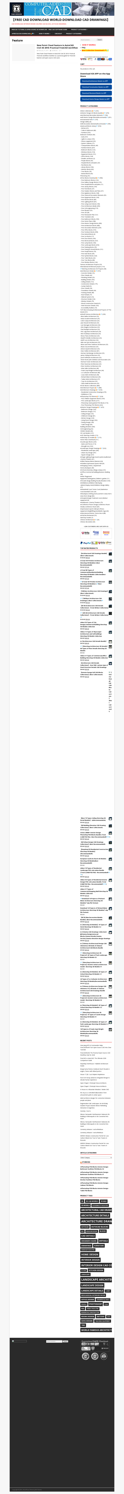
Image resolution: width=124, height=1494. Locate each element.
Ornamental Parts (103, 1299)
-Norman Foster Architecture (89, 362)
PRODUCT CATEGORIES (79, 29)
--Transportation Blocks (87, 145)
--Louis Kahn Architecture (88, 375)
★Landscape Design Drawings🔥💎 (91, 448)
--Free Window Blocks (87, 262)
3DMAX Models (85, 431)
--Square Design (85, 455)
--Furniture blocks (85, 148)
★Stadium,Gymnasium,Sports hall (91, 463)
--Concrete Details (86, 273)
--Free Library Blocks (86, 187)
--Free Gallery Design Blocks (89, 182)
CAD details (88, 1235)
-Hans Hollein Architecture (88, 351)
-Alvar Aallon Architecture (88, 316)
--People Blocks (85, 161)
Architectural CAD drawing (98, 1210)
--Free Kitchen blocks (86, 199)
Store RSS (86, 1162)
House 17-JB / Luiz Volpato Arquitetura (92, 1074)
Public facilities (93, 1308)
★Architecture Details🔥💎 (88, 271)
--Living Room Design (87, 420)
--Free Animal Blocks (86, 234)
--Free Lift (83, 212)
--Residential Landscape (87, 450)
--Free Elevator (85, 210)
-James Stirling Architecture (88, 355)
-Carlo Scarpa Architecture (88, 321)
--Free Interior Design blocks (89, 223)
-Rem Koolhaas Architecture (89, 334)
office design (87, 1299)
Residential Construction (90, 1312)
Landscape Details (92, 1290)
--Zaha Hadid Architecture (88, 383)
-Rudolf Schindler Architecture (89, 338)
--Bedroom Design (86, 411)
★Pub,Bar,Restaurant (87, 515)
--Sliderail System (85, 297)
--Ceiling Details (85, 282)
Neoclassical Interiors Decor (93, 1295)
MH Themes (38, 1490)
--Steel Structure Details (87, 305)
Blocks (103, 1231)
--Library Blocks (85, 167)
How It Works (44, 33)
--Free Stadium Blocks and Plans (90, 191)
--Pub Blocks (84, 165)
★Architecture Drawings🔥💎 (89, 390)
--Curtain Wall (84, 286)
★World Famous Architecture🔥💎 (91, 314)
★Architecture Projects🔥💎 (89, 388)
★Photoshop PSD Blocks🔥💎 (89, 396)
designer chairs (88, 1241)
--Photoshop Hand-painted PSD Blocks (92, 403)
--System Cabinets (86, 143)
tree (83, 1325)
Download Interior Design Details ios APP (95, 99)
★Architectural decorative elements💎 (92, 115)
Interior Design (90, 1259)
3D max (104, 1201)
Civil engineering (85, 429)
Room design (87, 1316)
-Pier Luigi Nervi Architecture (89, 331)
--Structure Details (86, 299)
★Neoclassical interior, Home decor (91, 513)
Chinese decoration (86, 522)
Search (100, 39)
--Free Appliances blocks (88, 193)
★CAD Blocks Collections (88, 386)
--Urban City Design (86, 453)
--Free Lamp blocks (86, 243)
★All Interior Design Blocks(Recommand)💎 (94, 117)
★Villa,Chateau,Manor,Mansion (90, 461)
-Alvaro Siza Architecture (88, 347)
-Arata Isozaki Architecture (88, 318)
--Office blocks (84, 156)
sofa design (87, 1321)
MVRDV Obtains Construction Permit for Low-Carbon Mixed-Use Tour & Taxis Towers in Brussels (94, 1138)
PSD (82, 1308)
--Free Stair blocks (86, 254)
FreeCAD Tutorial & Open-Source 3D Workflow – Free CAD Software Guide (39, 29)
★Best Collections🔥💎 (87, 111)
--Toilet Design (85, 424)
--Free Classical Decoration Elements (91, 195)
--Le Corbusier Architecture (88, 372)
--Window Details (85, 301)
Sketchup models (85, 517)
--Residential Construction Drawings (91, 392)
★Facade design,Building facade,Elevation (93, 481)
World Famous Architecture (98, 1330)
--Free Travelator (85, 217)
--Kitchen (83, 128)
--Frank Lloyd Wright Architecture (90, 370)
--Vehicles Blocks (85, 169)
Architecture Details (95, 1215)
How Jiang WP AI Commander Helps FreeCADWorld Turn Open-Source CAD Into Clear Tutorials (95, 1047)
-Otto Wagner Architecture (88, 327)
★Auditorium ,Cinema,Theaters (90, 502)
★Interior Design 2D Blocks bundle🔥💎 (92, 113)
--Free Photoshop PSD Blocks (89, 405)
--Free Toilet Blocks (86, 258)
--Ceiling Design (85, 414)
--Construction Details (87, 284)
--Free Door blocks (86, 238)
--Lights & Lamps (85, 139)
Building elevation (85, 427)
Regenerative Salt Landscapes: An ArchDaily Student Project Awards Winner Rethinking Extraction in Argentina (94, 1106)
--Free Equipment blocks (88, 197)
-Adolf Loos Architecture (88, 340)
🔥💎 (106, 50)
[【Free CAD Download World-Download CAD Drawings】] (62, 15)
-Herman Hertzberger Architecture (91, 353)
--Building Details (85, 280)
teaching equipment (102, 1321)
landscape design (92, 1285)
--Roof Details (84, 295)
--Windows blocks (85, 152)
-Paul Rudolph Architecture (88, 329)
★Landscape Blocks (86, 442)
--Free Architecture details (88, 206)
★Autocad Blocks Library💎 (89, 126)
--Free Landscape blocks (88, 245)
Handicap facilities (87, 1250)
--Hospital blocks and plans (88, 163)
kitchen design (96, 1270)
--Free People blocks (86, 251)
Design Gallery (84, 122)
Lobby (108, 1291)
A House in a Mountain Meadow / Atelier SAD (94, 1089)
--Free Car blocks (85, 236)
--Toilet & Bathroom (86, 130)
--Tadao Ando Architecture (88, 379)
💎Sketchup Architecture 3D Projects (91, 269)
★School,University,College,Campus (91, 470)
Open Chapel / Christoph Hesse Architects (93, 1083)
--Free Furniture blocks (87, 232)
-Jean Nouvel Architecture (88, 323)
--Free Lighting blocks (87, 202)
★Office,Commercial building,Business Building (95, 472)
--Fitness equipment (86, 141)
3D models (85, 1205)
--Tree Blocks (84, 171)
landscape (85, 1274)
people (84, 1304)
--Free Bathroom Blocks (88, 219)
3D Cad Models (85, 433)
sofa (108, 1316)
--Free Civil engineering (87, 208)
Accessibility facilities (100, 1205)
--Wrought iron (85, 446)
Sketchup (100, 1316)
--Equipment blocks (86, 154)
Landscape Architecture (101, 1279)
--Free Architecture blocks (88, 225)
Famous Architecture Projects (89, 264)
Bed (82, 1231)
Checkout (58, 33)
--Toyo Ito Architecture (87, 381)
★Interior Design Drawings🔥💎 (90, 407)
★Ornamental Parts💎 (87, 119)
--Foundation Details (86, 290)
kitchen (83, 1270)
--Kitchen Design (85, 418)
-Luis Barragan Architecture (88, 325)
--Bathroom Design (86, 409)
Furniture (99, 1246)
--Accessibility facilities (87, 308)
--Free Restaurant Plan (87, 215)
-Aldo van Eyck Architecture (88, 342)
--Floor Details (84, 275)
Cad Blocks (54, 50)
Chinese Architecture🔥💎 (88, 520)
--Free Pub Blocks (85, 189)
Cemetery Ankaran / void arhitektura (91, 1129)
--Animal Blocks (85, 173)
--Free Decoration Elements (89, 228)
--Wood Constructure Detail (89, 303)
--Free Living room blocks (88, 204)
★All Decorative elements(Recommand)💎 (93, 124)
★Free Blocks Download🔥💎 (23, 33)
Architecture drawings (100, 1221)
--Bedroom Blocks (86, 150)
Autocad (85, 1227)
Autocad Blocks (99, 1227)
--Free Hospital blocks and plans (90, 184)
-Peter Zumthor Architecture (89, 366)
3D (82, 1201)
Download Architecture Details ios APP (95, 81)
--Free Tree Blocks (86, 260)
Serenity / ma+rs (85, 1111)
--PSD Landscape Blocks (88, 401)
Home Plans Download (87, 440)
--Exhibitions (84, 394)
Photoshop (83, 176)
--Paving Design (85, 422)
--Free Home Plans (86, 221)
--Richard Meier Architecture (89, 377)
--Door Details (84, 288)
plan (106, 1304)
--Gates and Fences (86, 444)
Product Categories (73, 33)
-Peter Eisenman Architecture (89, 364)
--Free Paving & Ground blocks (89, 249)
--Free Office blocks (86, 230)
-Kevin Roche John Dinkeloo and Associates (94, 360)
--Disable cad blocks (86, 158)
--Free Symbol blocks (86, 256)
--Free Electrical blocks (87, 241)
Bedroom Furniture (86, 135)
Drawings (86, 1245)
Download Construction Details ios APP (95, 87)
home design (89, 1254)
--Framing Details (85, 292)
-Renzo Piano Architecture (88, 336)
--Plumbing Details (86, 277)
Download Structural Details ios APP (94, 93)
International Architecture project (90, 266)
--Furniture (83, 132)
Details (103, 1240)
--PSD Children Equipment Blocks (90, 398)
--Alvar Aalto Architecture (88, 368)
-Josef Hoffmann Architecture (89, 357)
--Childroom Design (86, 416)
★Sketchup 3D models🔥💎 (89, 437)
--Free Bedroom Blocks (87, 180)
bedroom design (91, 1231)
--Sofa (82, 137)
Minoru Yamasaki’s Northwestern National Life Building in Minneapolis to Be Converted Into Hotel (95, 1116)
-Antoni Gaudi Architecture (88, 349)
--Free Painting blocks (87, 247)
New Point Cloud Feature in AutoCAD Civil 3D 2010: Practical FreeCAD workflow (57, 46)
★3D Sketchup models (87, 435)
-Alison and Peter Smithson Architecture (92, 344)
